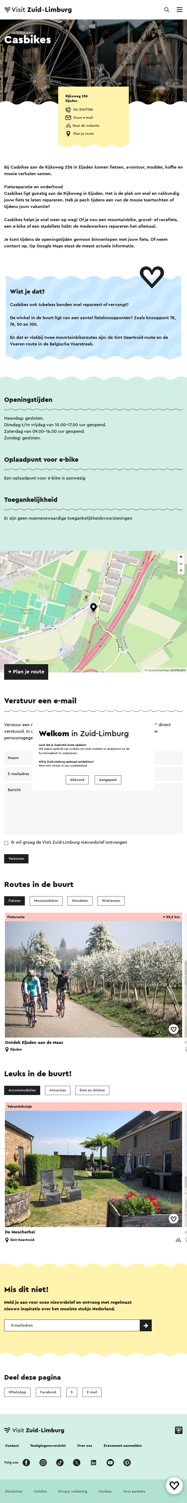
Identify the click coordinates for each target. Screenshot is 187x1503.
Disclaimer (13, 1491)
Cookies (105, 1491)
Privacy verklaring (72, 1491)
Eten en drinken (92, 1090)
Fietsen (14, 901)
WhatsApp (17, 1392)
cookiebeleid (78, 765)
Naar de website (86, 125)
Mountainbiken (46, 901)
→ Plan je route (26, 671)
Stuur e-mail (83, 117)
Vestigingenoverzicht (48, 1446)
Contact (12, 1446)
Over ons (84, 1446)
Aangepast (108, 780)
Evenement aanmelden (123, 1446)
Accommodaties (22, 1090)
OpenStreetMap (158, 670)
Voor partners (134, 1491)
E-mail (92, 1392)
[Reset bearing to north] (181, 570)
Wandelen (80, 901)
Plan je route (83, 134)
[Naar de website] (178, 1240)
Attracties (57, 1090)
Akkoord (77, 780)
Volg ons (11, 1462)
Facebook (48, 1392)
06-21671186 (83, 109)
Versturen (16, 858)
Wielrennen (111, 901)
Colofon (40, 1491)
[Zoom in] (181, 556)
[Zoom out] (181, 563)
